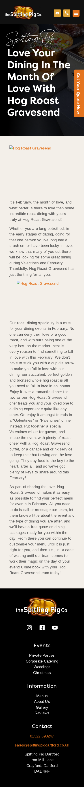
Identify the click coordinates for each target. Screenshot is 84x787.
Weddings (42, 667)
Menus (42, 696)
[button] (76, 13)
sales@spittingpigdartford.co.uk (42, 745)
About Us (42, 701)
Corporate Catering (42, 661)
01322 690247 (42, 736)
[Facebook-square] (42, 627)
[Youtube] (55, 627)
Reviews (42, 713)
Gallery (42, 707)
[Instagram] (29, 627)
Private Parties (42, 655)
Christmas (42, 673)
